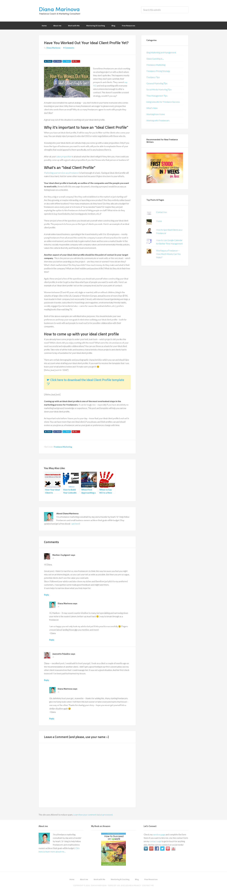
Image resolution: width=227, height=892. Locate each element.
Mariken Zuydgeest (61, 554)
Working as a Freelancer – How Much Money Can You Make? (168, 254)
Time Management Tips (156, 95)
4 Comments (68, 48)
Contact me (161, 212)
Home (159, 221)
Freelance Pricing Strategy (158, 71)
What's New (152, 108)
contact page (155, 841)
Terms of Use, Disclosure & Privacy (124, 885)
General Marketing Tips (156, 83)
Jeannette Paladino (61, 653)
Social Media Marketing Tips (159, 89)
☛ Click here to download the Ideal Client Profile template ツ (85, 381)
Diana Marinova (60, 10)
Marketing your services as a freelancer (61, 172)
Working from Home (155, 114)
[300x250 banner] (164, 182)
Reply (46, 594)
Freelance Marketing (63, 447)
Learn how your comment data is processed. (93, 814)
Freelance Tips (153, 77)
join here (75, 523)
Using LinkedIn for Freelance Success (163, 102)
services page (159, 834)
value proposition (64, 156)
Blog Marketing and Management (161, 52)
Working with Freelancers (157, 120)
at (53, 558)
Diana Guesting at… (155, 58)
